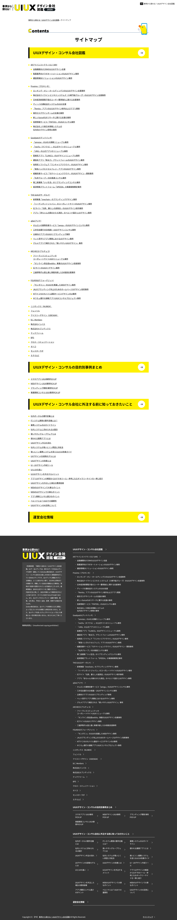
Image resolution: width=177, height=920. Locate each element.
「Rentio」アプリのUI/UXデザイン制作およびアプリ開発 (56, 108)
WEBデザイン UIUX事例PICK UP (44, 383)
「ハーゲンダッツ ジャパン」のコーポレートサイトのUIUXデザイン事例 (62, 204)
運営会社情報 (43, 517)
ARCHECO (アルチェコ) (40, 251)
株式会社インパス (38, 324)
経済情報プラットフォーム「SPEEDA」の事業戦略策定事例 (57, 186)
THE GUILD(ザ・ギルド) (40, 195)
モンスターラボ (37, 351)
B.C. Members (36, 319)
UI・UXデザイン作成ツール (42, 465)
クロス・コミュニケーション (42, 342)
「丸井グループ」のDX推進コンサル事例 (49, 178)
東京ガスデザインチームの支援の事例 (48, 113)
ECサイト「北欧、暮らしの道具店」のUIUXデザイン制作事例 (58, 208)
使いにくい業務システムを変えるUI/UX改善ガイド (51, 451)
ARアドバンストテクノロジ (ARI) (44, 64)
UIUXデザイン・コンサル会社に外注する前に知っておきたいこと (82, 404)
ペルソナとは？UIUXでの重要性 (44, 501)
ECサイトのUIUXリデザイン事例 (46, 268)
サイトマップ (148, 917)
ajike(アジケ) (36, 221)
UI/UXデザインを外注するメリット (45, 474)
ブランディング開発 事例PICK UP (44, 388)
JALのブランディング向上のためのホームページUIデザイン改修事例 (60, 289)
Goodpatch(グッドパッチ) (41, 137)
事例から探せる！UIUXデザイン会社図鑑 (158, 3)
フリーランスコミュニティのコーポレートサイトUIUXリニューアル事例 (50, 257)
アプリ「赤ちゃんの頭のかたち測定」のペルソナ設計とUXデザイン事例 (62, 212)
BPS (32, 337)
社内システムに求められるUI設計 (44, 429)
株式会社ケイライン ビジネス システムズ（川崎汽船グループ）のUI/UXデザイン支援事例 (69, 95)
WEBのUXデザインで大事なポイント (45, 487)
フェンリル (35, 310)
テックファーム (37, 333)
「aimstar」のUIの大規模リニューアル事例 (50, 142)
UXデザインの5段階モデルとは (43, 456)
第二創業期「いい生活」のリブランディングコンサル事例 (56, 182)
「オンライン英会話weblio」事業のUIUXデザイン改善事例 (57, 263)
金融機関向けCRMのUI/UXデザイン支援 (49, 69)
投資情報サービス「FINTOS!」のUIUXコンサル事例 (54, 122)
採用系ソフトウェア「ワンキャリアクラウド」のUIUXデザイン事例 (60, 164)
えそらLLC (35, 355)
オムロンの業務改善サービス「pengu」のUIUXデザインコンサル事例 (61, 225)
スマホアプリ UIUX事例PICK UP (43, 379)
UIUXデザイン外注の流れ (41, 443)
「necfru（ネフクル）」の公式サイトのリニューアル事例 (56, 146)
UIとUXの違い (36, 469)
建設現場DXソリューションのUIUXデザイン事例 (52, 78)
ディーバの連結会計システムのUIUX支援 (49, 104)
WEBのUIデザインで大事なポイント (45, 492)
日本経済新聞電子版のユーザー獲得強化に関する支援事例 (56, 99)
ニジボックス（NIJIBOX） (41, 306)
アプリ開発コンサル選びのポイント (45, 496)
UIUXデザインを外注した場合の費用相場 (47, 483)
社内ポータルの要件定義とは (42, 416)
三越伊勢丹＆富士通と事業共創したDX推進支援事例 (54, 272)
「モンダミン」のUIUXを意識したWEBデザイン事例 (54, 285)
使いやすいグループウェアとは (43, 434)
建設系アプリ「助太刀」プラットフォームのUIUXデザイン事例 (58, 160)
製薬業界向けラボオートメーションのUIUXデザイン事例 (56, 73)
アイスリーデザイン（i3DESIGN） (44, 315)
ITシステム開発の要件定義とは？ (44, 420)
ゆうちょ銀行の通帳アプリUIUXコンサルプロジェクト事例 (57, 298)
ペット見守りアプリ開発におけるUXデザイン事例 (53, 238)
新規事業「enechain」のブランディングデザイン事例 (55, 199)
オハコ (33, 346)
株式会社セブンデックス (41, 328)
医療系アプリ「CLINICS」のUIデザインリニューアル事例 (56, 155)
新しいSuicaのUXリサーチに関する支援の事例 (52, 117)
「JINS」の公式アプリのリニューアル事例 (50, 151)
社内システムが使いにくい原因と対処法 (47, 447)
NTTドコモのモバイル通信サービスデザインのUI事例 (54, 293)
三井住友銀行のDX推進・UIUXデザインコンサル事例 (54, 229)
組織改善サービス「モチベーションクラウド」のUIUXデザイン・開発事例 (63, 173)
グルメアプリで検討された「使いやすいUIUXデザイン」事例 (57, 243)
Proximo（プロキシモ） (40, 86)
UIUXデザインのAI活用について (43, 505)
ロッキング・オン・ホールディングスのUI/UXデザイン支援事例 (59, 90)
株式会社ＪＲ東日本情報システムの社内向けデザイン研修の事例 (47, 128)
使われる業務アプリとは (41, 438)
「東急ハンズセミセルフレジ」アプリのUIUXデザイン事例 (57, 169)
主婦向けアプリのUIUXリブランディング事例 (51, 234)
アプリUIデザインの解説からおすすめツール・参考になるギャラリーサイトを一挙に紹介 (67, 478)
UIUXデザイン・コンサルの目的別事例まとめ (67, 367)
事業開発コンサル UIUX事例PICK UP (45, 392)
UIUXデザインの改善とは (41, 460)
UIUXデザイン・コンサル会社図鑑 (59, 52)
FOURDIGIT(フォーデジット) (42, 280)
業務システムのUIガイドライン (43, 425)
